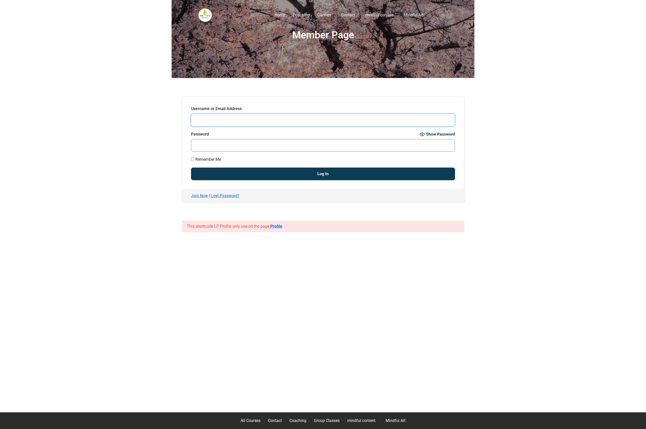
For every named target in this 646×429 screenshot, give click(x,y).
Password (200, 134)
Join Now (199, 195)
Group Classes (327, 420)
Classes (324, 15)
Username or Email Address (216, 108)
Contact (348, 15)
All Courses (250, 420)
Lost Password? (225, 195)
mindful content (379, 15)
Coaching (301, 15)
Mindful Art (413, 15)
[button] (325, 15)
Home (280, 15)
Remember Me (207, 159)
